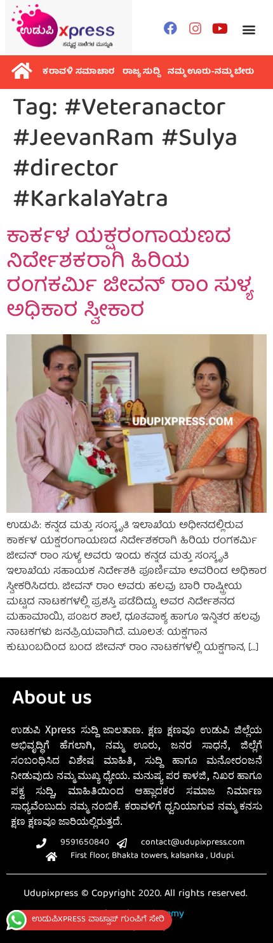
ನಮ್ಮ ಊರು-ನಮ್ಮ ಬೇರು (211, 72)
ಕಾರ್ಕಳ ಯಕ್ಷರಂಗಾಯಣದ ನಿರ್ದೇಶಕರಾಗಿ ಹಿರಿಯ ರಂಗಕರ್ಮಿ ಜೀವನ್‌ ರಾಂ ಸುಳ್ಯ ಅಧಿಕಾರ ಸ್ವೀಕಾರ (129, 274)
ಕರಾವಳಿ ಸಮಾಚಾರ (79, 72)
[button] (248, 29)
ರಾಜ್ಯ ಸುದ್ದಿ (142, 72)
